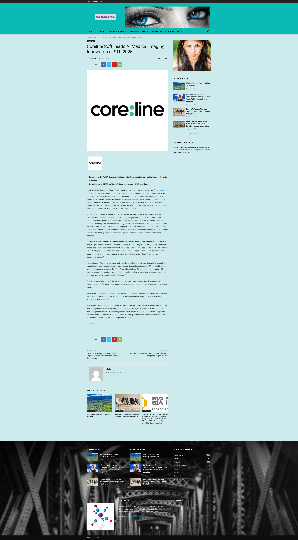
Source (90, 324)
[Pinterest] (114, 64)
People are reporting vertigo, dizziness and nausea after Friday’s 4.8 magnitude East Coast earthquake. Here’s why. (191, 149)
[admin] (88, 58)
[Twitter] (109, 64)
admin (94, 58)
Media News (96, 38)
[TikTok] (187, 508)
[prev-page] (88, 428)
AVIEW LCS (105, 217)
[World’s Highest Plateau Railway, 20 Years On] (99, 403)
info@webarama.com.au (137, 517)
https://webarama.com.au (113, 372)
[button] (208, 31)
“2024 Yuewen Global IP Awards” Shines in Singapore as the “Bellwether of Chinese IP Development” (103, 355)
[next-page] (92, 428)
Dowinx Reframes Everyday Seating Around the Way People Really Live (198, 111)
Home (89, 38)
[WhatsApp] (119, 64)
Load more (191, 133)
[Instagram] (181, 508)
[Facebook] (103, 64)
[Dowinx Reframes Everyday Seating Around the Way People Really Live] (127, 403)
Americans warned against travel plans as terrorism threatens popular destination (197, 124)
